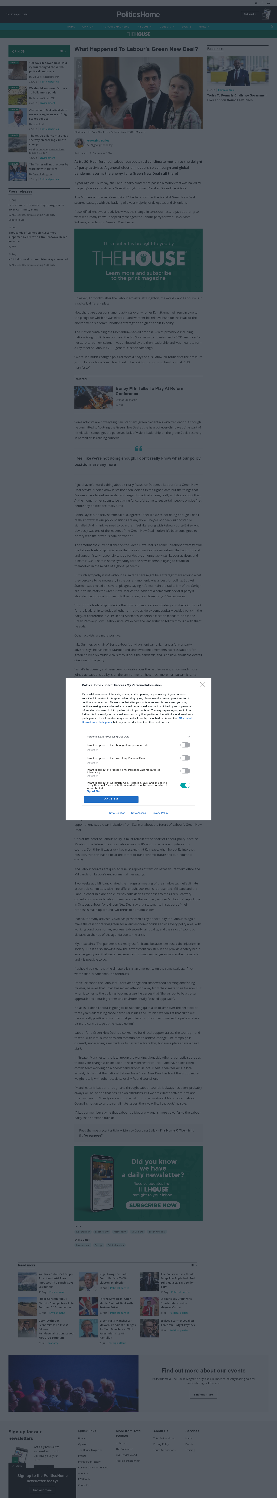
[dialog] (138, 749)
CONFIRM (111, 799)
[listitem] (138, 737)
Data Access (138, 812)
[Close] (203, 685)
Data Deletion (117, 812)
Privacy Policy (160, 812)
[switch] (185, 744)
